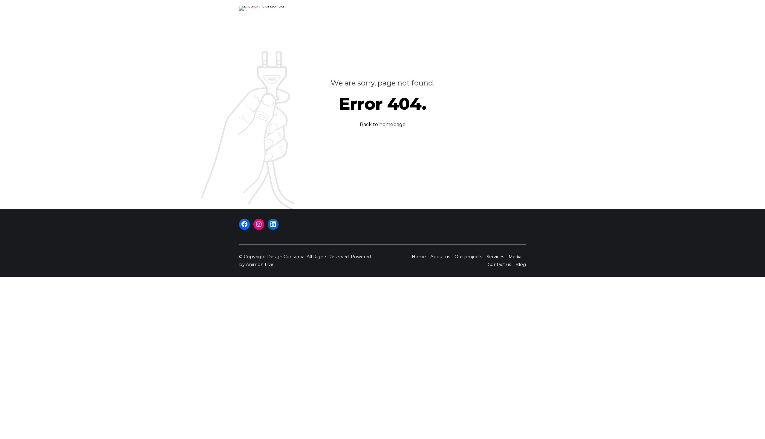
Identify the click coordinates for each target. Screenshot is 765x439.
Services (495, 256)
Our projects (468, 256)
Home (419, 256)
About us (440, 256)
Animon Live (259, 264)
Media (515, 256)
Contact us (499, 264)
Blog (520, 264)
